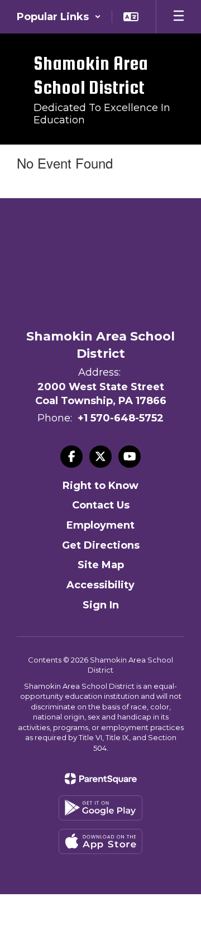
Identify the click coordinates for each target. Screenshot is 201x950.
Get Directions (101, 545)
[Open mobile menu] (178, 16)
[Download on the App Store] (100, 841)
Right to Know (100, 485)
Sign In (101, 605)
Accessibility (100, 585)
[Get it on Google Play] (100, 808)
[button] (59, 16)
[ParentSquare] (101, 778)
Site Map (101, 565)
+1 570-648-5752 (121, 418)
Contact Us (101, 505)
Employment (100, 525)
